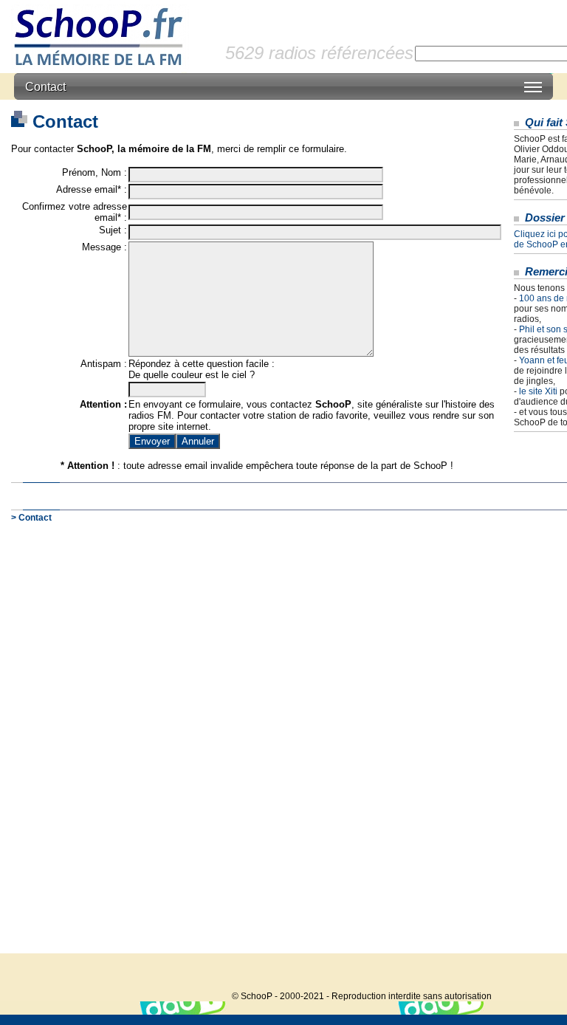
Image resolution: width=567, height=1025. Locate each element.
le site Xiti (538, 391)
